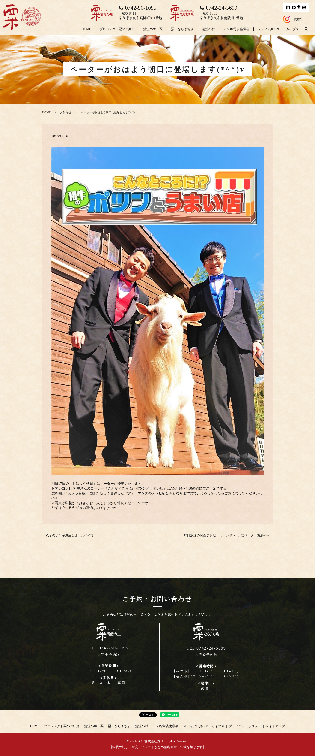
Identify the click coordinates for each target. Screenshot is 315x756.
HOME (86, 29)
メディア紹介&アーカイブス (278, 29)
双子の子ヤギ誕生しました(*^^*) (69, 535)
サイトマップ (275, 726)
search (306, 29)
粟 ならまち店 (182, 29)
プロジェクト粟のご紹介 (117, 29)
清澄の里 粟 (153, 29)
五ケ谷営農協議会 (236, 29)
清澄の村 (208, 29)
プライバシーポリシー (245, 726)
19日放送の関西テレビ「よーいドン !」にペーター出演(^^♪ (226, 535)
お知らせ (65, 112)
